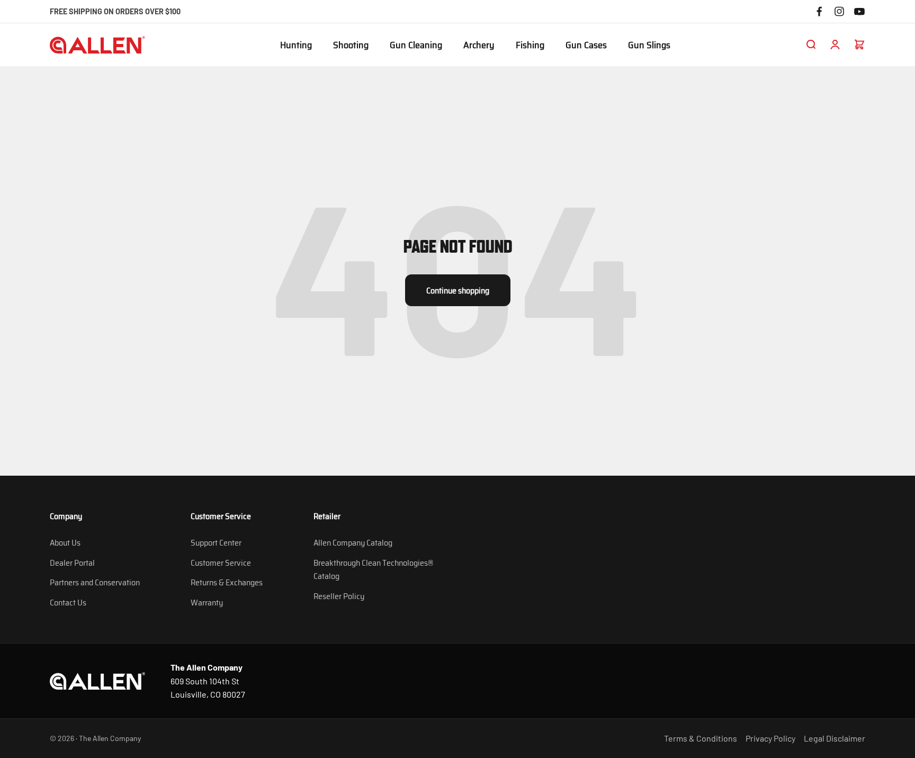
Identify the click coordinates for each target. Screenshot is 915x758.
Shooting (351, 45)
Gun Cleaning (416, 45)
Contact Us (68, 602)
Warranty (207, 602)
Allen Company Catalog (352, 542)
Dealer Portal (72, 562)
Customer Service (221, 562)
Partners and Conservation (95, 582)
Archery (479, 45)
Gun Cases (586, 45)
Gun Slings (649, 45)
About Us (65, 542)
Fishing (530, 45)
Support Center (216, 542)
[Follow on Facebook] (819, 11)
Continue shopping (457, 290)
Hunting (296, 45)
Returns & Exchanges (227, 582)
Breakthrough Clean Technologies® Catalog (373, 569)
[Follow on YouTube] (859, 11)
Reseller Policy (338, 596)
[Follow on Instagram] (839, 11)
